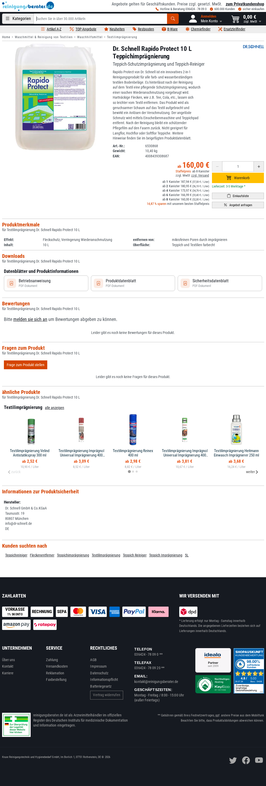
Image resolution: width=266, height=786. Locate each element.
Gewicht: (119, 151)
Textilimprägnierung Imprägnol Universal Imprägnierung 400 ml (81, 455)
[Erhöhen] (259, 166)
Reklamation (55, 673)
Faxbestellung (56, 679)
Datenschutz (99, 673)
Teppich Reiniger (135, 555)
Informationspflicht (104, 679)
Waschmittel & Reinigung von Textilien (44, 37)
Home (6, 37)
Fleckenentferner (42, 555)
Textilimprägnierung (122, 37)
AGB (93, 660)
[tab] (129, 471)
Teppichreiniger (16, 555)
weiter (250, 472)
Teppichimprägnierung (73, 555)
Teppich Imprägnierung (165, 555)
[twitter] (233, 760)
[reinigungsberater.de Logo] (28, 6)
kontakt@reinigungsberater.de (156, 682)
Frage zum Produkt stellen (25, 365)
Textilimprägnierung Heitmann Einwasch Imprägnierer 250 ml (236, 453)
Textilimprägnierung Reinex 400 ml (133, 453)
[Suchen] (173, 19)
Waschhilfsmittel (90, 37)
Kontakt (8, 666)
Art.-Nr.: (119, 146)
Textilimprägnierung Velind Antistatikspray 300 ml (29, 453)
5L (187, 555)
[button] (205, 19)
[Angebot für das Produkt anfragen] (238, 205)
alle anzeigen (54, 408)
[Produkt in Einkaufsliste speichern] (238, 196)
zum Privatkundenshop (245, 4)
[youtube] (259, 760)
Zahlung (52, 660)
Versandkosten (57, 666)
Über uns (8, 660)
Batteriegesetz (100, 686)
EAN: (116, 156)
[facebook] (246, 760)
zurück (16, 472)
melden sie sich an (30, 319)
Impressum (98, 666)
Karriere (8, 673)
